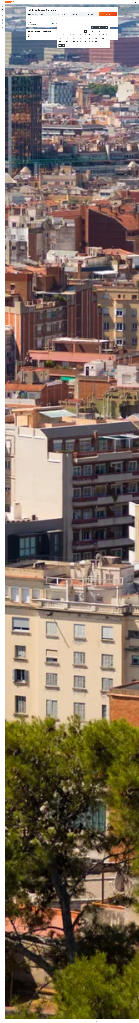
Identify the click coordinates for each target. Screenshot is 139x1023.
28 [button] (77, 41)
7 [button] (77, 31)
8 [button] (92, 31)
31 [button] (63, 45)
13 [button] (73, 34)
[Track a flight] (2, 23)
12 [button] (70, 34)
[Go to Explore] (2, 19)
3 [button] (63, 31)
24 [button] (63, 41)
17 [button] (63, 38)
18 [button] (67, 38)
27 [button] (74, 41)
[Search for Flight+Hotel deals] (2, 15)
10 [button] (63, 34)
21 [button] (77, 38)
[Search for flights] (2, 6)
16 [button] (60, 38)
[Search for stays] (2, 9)
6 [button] (85, 31)
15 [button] (80, 34)
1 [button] (92, 28)
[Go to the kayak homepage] (9, 2)
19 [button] (70, 38)
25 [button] (67, 41)
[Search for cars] (2, 12)
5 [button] (70, 31)
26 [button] (70, 41)
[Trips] (2, 27)
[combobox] (43, 14)
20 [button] (74, 38)
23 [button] (60, 41)
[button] (2, 2)
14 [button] (77, 34)
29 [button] (81, 41)
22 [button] (81, 38)
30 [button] (60, 45)
